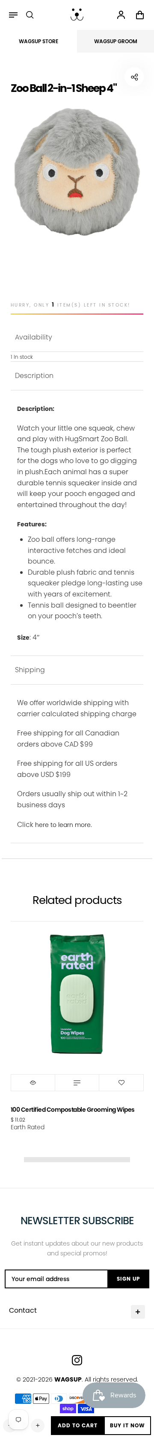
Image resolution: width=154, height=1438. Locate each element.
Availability (33, 337)
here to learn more (63, 825)
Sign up (128, 1278)
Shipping (30, 670)
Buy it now (127, 1425)
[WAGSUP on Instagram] (77, 1360)
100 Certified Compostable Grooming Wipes (73, 1109)
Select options (77, 1082)
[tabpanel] (77, 171)
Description (34, 376)
